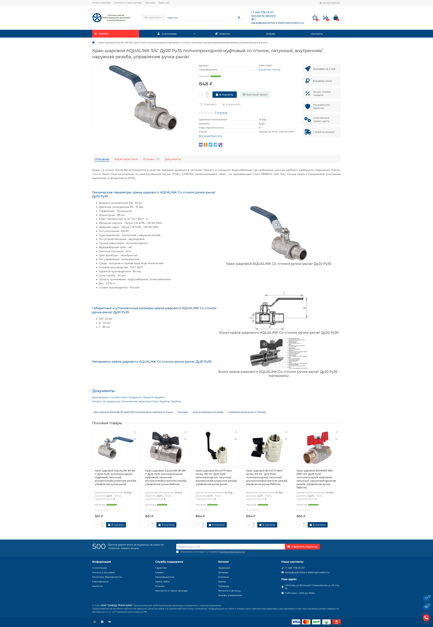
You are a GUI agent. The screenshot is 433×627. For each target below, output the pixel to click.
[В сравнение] (135, 438)
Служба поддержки (169, 561)
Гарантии (150, 3)
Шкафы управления (230, 595)
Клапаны (223, 577)
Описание (102, 159)
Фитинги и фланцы (229, 590)
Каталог (223, 561)
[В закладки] (135, 432)
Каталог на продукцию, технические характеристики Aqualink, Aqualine (136, 401)
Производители (164, 577)
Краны (222, 581)
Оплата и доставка (101, 3)
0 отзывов (221, 112)
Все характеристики (210, 136)
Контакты (317, 33)
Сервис (159, 572)
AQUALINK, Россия (269, 69)
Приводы (223, 586)
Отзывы (270, 33)
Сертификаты (100, 581)
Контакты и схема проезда (128, 3)
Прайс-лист (164, 3)
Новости (225, 33)
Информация (101, 561)
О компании (169, 33)
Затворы (223, 572)
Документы (173, 159)
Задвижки (224, 567)
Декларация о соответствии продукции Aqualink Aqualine (128, 397)
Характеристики (126, 159)
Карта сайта (162, 581)
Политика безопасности (107, 577)
